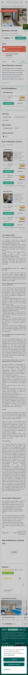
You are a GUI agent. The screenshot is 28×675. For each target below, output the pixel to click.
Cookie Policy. (11, 655)
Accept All (14, 659)
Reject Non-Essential (14, 664)
